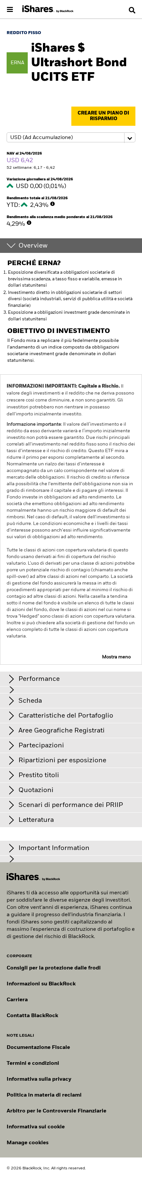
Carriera (17, 1000)
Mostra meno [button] (116, 657)
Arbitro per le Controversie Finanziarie (56, 1111)
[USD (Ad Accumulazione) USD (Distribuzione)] (71, 137)
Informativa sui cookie (36, 1127)
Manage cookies (28, 1143)
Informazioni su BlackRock (41, 984)
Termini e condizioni (33, 1063)
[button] (132, 10)
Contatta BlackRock (32, 1015)
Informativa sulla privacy (39, 1079)
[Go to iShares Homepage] (48, 9)
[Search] (132, 10)
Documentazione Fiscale (38, 1047)
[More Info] (52, 204)
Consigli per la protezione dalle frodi (54, 968)
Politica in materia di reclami (44, 1095)
